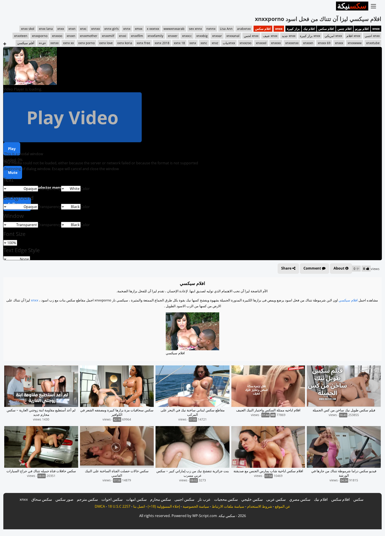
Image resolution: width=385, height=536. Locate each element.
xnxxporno (39, 36)
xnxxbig (202, 36)
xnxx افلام (353, 36)
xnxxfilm (137, 36)
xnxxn (71, 36)
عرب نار (204, 499)
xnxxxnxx (292, 43)
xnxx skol (27, 29)
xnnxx (95, 29)
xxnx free (143, 43)
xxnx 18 (179, 43)
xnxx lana (46, 29)
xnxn (72, 29)
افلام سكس (326, 29)
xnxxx (339, 43)
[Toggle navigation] (375, 5)
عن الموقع (282, 506)
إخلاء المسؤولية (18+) (164, 506)
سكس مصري (299, 499)
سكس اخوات (112, 499)
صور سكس (64, 499)
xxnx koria (124, 43)
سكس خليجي (252, 499)
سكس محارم (160, 499)
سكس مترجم (87, 499)
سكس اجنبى (184, 499)
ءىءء (42, 43)
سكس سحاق (41, 499)
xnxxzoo (245, 43)
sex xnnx (195, 29)
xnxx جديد (288, 36)
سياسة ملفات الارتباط (228, 506)
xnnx (126, 29)
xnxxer (173, 36)
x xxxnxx (153, 29)
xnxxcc (187, 36)
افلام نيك (309, 29)
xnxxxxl (261, 43)
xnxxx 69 (324, 43)
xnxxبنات (229, 43)
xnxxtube (373, 43)
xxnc (204, 43)
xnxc (83, 29)
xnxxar (217, 36)
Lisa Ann (226, 29)
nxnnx (210, 29)
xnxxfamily (155, 36)
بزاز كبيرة (293, 29)
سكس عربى (276, 499)
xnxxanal (233, 36)
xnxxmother (88, 36)
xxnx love (106, 43)
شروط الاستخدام (259, 506)
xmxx (138, 29)
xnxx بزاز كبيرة (310, 36)
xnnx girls (111, 29)
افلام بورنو (362, 29)
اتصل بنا (139, 506)
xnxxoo (57, 36)
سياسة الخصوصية (196, 506)
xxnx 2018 (162, 43)
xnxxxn (308, 43)
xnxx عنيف (270, 36)
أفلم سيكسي (25, 43)
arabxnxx (244, 29)
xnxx (376, 29)
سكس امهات (136, 499)
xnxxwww (355, 43)
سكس (358, 499)
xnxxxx (276, 43)
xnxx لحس (251, 36)
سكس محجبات (226, 499)
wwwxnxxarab (174, 29)
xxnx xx (68, 43)
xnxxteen (20, 36)
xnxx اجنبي (372, 36)
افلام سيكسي (348, 300)
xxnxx (54, 43)
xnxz (215, 43)
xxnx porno (86, 43)
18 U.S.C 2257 (119, 506)
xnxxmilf (108, 36)
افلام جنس (345, 29)
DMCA (100, 506)
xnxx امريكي (333, 36)
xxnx (192, 43)
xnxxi (122, 36)
